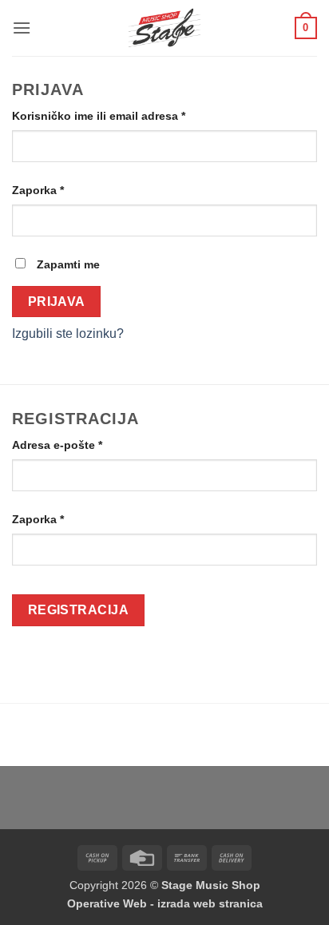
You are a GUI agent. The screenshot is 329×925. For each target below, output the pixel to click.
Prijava (56, 301)
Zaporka (65, 190)
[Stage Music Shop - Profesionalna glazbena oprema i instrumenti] (165, 28)
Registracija (78, 610)
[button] (21, 27)
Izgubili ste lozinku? (68, 333)
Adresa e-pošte (84, 444)
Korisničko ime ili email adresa (126, 115)
